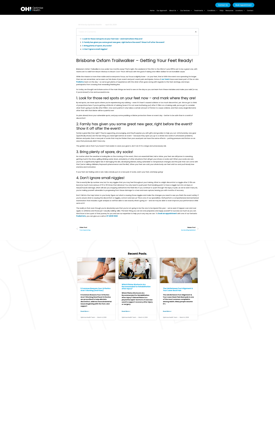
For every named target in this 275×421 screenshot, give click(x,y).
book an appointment (167, 213)
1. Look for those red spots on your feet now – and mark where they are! (112, 39)
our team (165, 79)
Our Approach (162, 10)
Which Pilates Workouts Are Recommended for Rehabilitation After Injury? (136, 286)
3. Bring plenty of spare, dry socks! (97, 46)
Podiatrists (81, 216)
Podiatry (80, 82)
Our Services (185, 10)
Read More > (85, 311)
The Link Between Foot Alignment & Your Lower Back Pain (178, 289)
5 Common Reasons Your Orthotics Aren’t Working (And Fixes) (96, 289)
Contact (250, 10)
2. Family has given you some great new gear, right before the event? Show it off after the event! (123, 42)
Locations (239, 10)
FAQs (221, 10)
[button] (195, 32)
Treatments (198, 10)
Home (152, 10)
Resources (229, 10)
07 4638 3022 (112, 216)
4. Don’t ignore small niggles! (94, 49)
